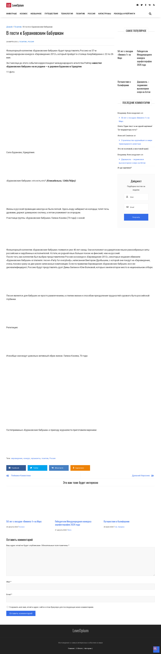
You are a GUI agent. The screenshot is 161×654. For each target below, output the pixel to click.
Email (9, 594)
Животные (11, 14)
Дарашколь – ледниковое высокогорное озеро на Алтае (143, 87)
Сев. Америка (119, 527)
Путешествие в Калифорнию (124, 83)
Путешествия (51, 14)
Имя (8, 582)
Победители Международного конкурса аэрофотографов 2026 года (144, 58)
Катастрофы (104, 14)
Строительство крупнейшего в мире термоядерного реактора (135, 142)
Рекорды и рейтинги (124, 14)
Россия (91, 14)
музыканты (36, 458)
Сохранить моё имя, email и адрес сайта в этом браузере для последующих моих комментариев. (51, 607)
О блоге (79, 648)
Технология (67, 14)
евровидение (16, 458)
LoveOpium (15, 5)
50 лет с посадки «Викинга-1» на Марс (125, 55)
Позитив (80, 14)
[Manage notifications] (155, 648)
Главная (71, 648)
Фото (69, 530)
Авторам (87, 648)
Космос (24, 14)
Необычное (36, 14)
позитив (45, 458)
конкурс (27, 458)
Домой (9, 27)
